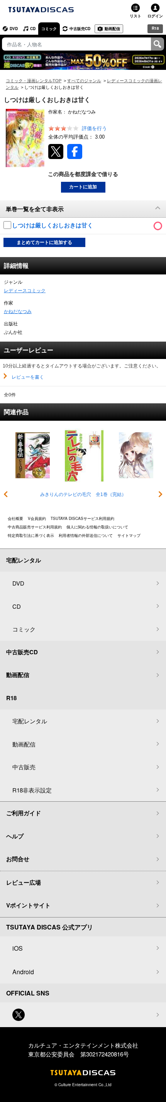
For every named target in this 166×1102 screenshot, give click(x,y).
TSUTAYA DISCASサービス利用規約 (82, 518)
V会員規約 (37, 518)
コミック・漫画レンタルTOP (33, 80)
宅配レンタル (29, 721)
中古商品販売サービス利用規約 (35, 527)
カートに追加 (83, 187)
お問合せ (17, 859)
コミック (49, 28)
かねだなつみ (18, 311)
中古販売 (24, 767)
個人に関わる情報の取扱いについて (97, 527)
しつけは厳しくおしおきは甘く (53, 225)
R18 (155, 28)
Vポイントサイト (28, 905)
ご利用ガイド (23, 813)
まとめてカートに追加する (44, 242)
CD (33, 28)
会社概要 (15, 518)
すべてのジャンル (84, 80)
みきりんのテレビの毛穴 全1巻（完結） (83, 494)
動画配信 (112, 28)
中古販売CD (79, 28)
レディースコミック (25, 290)
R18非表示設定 (32, 790)
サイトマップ (129, 535)
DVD (14, 28)
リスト (135, 16)
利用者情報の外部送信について (86, 535)
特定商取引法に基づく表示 (31, 535)
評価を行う (94, 128)
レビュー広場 (23, 882)
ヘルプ (15, 836)
